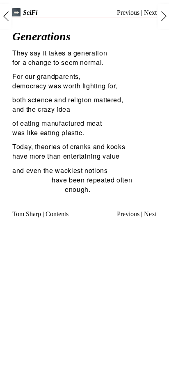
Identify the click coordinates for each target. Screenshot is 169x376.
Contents (57, 213)
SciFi (30, 12)
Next (150, 12)
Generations (41, 36)
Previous (128, 12)
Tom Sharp (26, 213)
